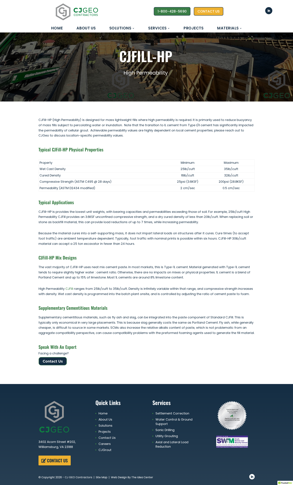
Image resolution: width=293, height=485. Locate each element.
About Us (86, 29)
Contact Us (57, 460)
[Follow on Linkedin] (268, 10)
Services (157, 29)
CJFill (69, 289)
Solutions (120, 29)
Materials (228, 29)
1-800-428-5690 (172, 11)
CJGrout (105, 450)
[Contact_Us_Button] (52, 364)
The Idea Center (142, 477)
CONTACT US (209, 11)
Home (57, 29)
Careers (105, 444)
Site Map (101, 477)
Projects (193, 29)
